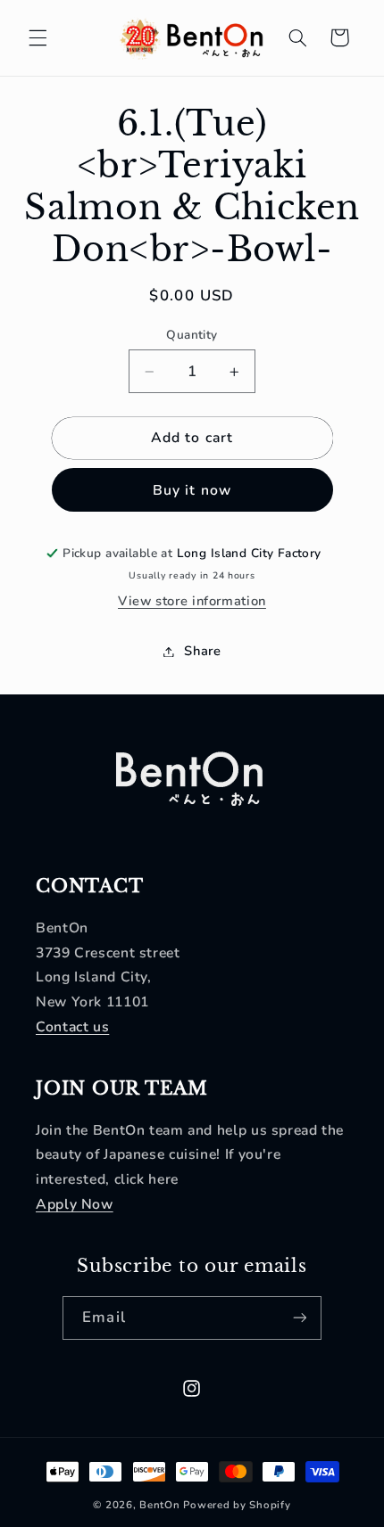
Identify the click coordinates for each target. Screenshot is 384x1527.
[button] (37, 37)
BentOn (159, 1505)
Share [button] (202, 651)
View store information (192, 601)
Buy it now (192, 490)
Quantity (191, 334)
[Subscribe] (299, 1318)
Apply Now (74, 1204)
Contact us (72, 1027)
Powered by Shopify (236, 1505)
